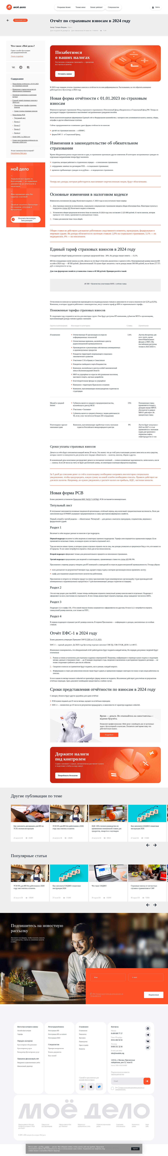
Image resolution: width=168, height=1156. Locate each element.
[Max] (148, 1028)
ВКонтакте (13, 67)
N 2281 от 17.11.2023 (93, 640)
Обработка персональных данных (104, 1125)
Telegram (20, 67)
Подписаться (154, 995)
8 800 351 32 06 (116, 1047)
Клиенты (82, 1049)
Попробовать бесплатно (68, 775)
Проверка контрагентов (56, 1048)
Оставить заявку (65, 74)
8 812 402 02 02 (116, 1040)
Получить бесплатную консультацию (27, 219)
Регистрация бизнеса (56, 1027)
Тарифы (20, 1034)
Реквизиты (82, 1034)
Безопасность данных (135, 1125)
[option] (30, 823)
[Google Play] (82, 1086)
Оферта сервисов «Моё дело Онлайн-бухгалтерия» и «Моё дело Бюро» (26, 1126)
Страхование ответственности (120, 1125)
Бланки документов (54, 1052)
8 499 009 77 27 (116, 1033)
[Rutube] (148, 1047)
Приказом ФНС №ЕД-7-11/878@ (86, 499)
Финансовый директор (24, 1066)
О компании (83, 1027)
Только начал (80, 7)
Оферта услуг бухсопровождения (47, 1125)
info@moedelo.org (117, 1053)
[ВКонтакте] (148, 1041)
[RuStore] (99, 1086)
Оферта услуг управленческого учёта (84, 1125)
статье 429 (124, 559)
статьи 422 (66, 208)
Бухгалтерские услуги (24, 1048)
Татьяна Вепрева (61, 27)
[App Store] (91, 1086)
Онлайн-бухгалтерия (24, 1030)
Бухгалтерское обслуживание (27, 1045)
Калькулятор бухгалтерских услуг (28, 1052)
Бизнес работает (96, 7)
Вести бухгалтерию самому (27, 1027)
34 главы (72, 201)
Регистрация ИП (53, 1030)
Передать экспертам (24, 1041)
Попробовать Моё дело (19, 153)
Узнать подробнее (17, 56)
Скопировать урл (28, 67)
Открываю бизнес (64, 7)
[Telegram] (148, 1035)
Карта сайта (147, 1125)
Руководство (83, 1041)
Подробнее (109, 735)
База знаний (52, 1056)
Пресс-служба (83, 1045)
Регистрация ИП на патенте (57, 1034)
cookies (47, 1147)
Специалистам (113, 7)
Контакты (82, 1038)
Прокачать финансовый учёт (28, 1059)
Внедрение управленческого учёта (28, 1062)
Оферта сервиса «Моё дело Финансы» (65, 1125)
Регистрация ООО (54, 1038)
